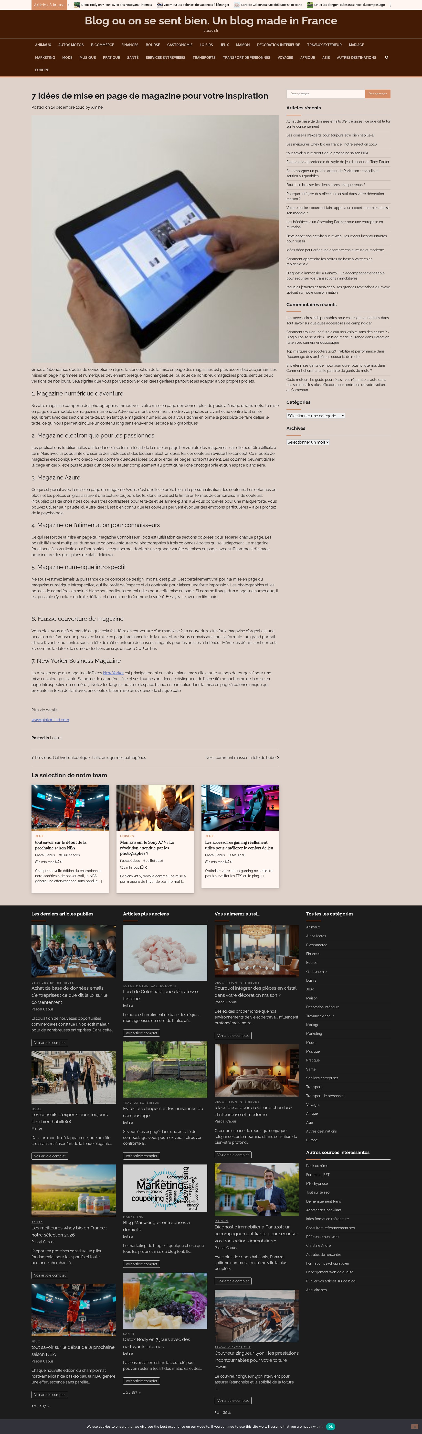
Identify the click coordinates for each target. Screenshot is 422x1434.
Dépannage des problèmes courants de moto (322, 357)
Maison (243, 45)
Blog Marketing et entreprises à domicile (321, 5)
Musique (88, 58)
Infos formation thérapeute (327, 1219)
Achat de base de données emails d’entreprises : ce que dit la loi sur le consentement (69, 995)
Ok (330, 1426)
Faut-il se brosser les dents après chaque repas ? (325, 185)
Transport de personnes (246, 58)
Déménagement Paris (323, 1201)
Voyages (285, 58)
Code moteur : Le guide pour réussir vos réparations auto (331, 380)
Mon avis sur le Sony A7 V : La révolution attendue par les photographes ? (147, 848)
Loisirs (206, 45)
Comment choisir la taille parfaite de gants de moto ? (329, 371)
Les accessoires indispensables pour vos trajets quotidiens (333, 318)
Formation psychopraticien (327, 1263)
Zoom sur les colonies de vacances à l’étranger (92, 5)
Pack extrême (317, 1166)
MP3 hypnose (317, 1183)
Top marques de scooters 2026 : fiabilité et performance (331, 351)
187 (43, 1406)
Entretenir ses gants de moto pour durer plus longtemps (331, 365)
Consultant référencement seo (330, 1228)
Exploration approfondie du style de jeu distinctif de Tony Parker (337, 162)
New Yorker (113, 673)
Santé (132, 58)
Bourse (153, 45)
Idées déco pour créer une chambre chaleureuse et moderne (335, 250)
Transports (204, 58)
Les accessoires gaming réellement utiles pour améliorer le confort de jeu (239, 845)
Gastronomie (179, 45)
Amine (97, 107)
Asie (326, 58)
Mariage (356, 45)
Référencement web (322, 1237)
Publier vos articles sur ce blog (331, 1281)
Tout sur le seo (317, 1192)
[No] (414, 1426)
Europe (42, 70)
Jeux (224, 45)
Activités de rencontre (323, 1255)
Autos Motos (71, 45)
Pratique (111, 58)
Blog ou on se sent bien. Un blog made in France (211, 20)
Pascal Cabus (45, 855)
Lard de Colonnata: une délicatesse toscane (167, 5)
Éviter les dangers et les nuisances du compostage (245, 5)
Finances (129, 45)
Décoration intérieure (278, 45)
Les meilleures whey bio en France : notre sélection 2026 (331, 144)
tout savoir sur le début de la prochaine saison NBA (60, 845)
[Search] (386, 57)
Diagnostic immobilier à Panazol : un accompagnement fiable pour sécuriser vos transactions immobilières (256, 1234)
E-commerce (102, 45)
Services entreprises (165, 58)
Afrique (307, 58)
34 (225, 1412)
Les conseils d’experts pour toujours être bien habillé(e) (330, 135)
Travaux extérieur (324, 45)
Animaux (43, 45)
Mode (67, 58)
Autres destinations (356, 58)
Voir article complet (50, 1042)
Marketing (45, 58)
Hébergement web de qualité (329, 1272)
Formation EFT (318, 1175)
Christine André (318, 1245)
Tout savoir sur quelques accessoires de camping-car (329, 323)
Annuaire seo (316, 1290)
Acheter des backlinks (323, 1210)
